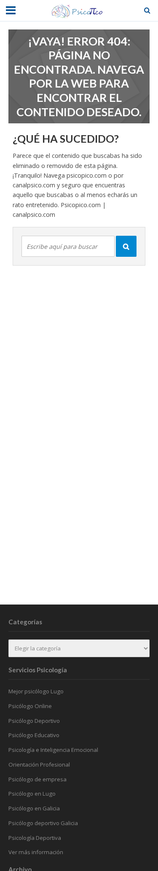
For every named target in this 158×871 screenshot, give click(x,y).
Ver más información (35, 852)
